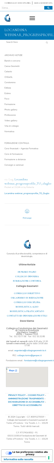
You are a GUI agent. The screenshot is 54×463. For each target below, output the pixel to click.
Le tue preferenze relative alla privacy (30, 453)
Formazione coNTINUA (27, 281)
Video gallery (10, 120)
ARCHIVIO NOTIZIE (13, 55)
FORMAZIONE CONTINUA (16, 143)
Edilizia (7, 87)
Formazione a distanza (15, 159)
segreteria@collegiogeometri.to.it (30, 350)
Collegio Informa (27, 276)
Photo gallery (10, 109)
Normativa (9, 131)
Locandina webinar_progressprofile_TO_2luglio (26, 193)
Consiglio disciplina (27, 302)
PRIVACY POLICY (17, 395)
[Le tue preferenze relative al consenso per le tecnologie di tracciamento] (49, 458)
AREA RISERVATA (43, 3)
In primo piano (27, 272)
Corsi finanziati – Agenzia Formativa (21, 148)
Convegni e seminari (14, 165)
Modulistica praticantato (27, 311)
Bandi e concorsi (12, 60)
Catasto (8, 71)
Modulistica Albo (27, 307)
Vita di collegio (11, 126)
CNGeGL (8, 77)
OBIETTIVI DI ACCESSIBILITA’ (27, 405)
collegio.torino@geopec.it (29, 355)
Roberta (30, 187)
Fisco (6, 98)
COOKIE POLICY (36, 395)
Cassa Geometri (12, 66)
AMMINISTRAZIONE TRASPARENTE (26, 398)
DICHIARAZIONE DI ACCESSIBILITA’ (26, 402)
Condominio (10, 82)
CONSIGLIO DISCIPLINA (18, 3)
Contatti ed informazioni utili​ (27, 316)
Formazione (9, 104)
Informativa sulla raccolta (18, 459)
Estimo (7, 93)
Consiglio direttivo (27, 293)
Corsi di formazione (13, 154)
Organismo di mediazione (27, 298)
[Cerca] (48, 8)
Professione (10, 115)
